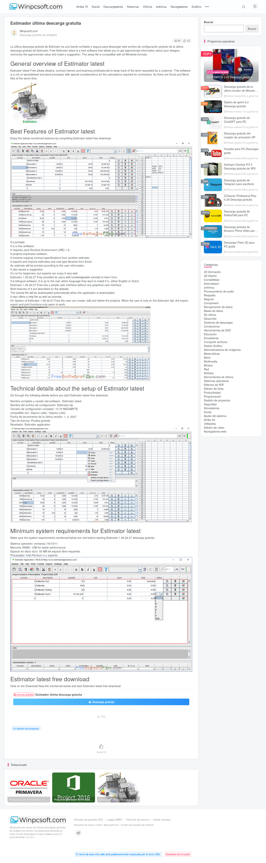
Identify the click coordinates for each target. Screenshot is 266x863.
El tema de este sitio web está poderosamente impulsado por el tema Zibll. (118, 854)
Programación (212, 396)
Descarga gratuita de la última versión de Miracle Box (239, 90)
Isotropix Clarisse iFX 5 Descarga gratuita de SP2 (240, 166)
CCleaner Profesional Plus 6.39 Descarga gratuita (240, 198)
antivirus (161, 6)
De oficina (210, 315)
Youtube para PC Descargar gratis (241, 151)
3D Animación (212, 272)
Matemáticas (212, 354)
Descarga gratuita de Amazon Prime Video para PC (240, 230)
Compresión (211, 303)
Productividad (212, 392)
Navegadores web (215, 431)
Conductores (212, 326)
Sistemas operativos (216, 381)
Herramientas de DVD (217, 330)
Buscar (208, 22)
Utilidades (210, 424)
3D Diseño (210, 276)
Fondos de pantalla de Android (137, 824)
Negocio (209, 299)
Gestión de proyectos (28, 728)
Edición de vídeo (214, 427)
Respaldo (210, 295)
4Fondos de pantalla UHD (88, 819)
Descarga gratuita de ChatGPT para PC (237, 120)
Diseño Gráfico (213, 346)
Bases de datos (213, 311)
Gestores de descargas (218, 322)
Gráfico (196, 6)
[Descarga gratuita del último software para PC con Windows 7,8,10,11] (38, 820)
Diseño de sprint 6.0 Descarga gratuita (236, 104)
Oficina (147, 6)
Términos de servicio (138, 819)
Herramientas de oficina (218, 377)
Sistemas (133, 6)
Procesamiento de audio (219, 291)
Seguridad (210, 404)
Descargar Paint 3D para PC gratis (239, 244)
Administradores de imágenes (222, 350)
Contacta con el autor (178, 854)
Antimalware (211, 283)
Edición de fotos (214, 389)
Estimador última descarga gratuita (45, 23)
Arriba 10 (82, 6)
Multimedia (210, 361)
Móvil (207, 357)
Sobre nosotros (162, 819)
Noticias (209, 373)
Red (206, 369)
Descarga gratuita (103, 702)
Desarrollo (210, 318)
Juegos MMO (114, 819)
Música (208, 365)
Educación (210, 334)
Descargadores (113, 6)
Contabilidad (211, 280)
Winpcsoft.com (29, 31)
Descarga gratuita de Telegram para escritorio (239, 182)
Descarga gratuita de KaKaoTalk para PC (237, 213)
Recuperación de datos (218, 307)
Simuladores (211, 408)
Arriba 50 (209, 420)
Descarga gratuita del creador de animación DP (239, 135)
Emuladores (211, 338)
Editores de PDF (214, 385)
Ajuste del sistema (215, 416)
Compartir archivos (215, 342)
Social (96, 6)
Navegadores (179, 6)
